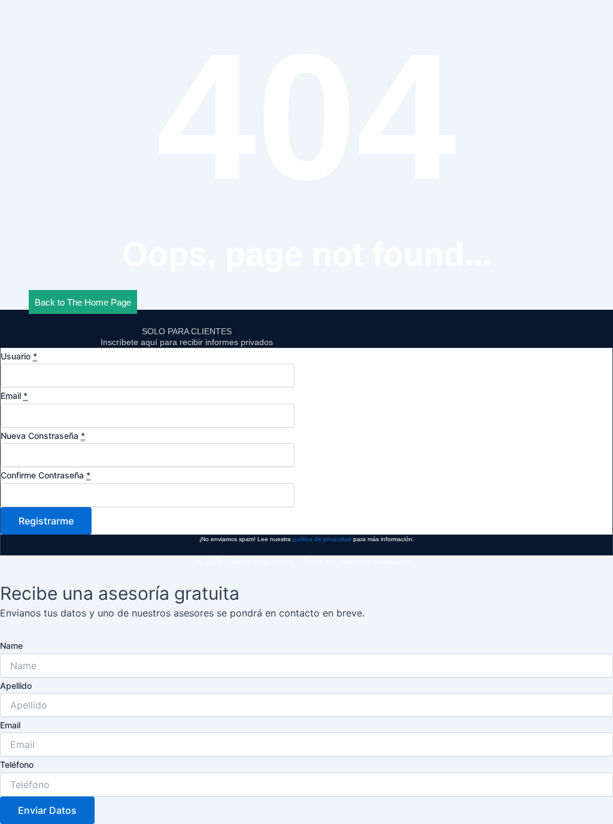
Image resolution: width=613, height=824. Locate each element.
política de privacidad (322, 539)
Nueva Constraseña (43, 436)
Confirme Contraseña (45, 475)
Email (14, 395)
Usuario (19, 356)
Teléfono (17, 764)
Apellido (16, 685)
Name (11, 645)
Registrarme (46, 521)
